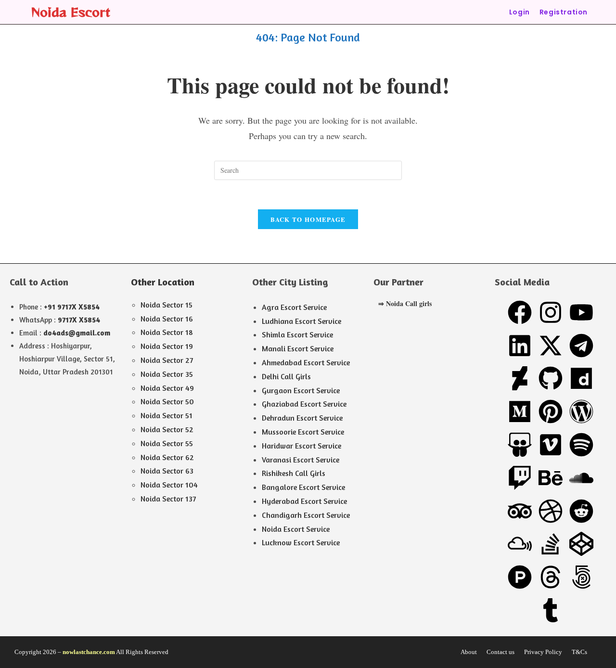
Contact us (500, 651)
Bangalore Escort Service (303, 487)
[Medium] (520, 411)
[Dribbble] (551, 511)
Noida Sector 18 (167, 332)
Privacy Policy (543, 651)
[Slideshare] (520, 445)
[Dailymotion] (581, 378)
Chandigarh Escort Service (306, 515)
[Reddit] (581, 511)
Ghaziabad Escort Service (304, 404)
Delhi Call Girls (286, 376)
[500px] (581, 577)
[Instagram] (551, 312)
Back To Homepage (308, 219)
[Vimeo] (551, 445)
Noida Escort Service (296, 529)
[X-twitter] (551, 346)
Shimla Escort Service (297, 334)
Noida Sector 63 (167, 470)
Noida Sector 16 (167, 318)
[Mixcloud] (520, 544)
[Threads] (551, 577)
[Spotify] (581, 445)
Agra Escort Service (294, 307)
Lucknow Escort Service (301, 542)
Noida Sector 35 (167, 374)
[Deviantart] (520, 378)
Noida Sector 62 (167, 457)
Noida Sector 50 (167, 401)
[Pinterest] (551, 411)
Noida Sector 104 (169, 484)
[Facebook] (520, 312)
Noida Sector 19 (167, 346)
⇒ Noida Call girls (405, 303)
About (469, 651)
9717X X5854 (79, 319)
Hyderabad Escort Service (304, 501)
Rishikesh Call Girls (293, 473)
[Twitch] (520, 478)
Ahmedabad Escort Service (306, 362)
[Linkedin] (520, 346)
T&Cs (579, 651)
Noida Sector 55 (167, 443)
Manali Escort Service (298, 348)
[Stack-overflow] (551, 544)
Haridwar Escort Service (301, 445)
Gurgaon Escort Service (301, 390)
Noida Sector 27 (167, 360)
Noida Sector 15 (166, 304)
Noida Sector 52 (167, 429)
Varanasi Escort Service (300, 459)
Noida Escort (70, 11)
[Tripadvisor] (520, 511)
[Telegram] (581, 346)
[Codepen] (581, 544)
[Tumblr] (551, 610)
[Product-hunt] (520, 577)
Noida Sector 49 (167, 388)
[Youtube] (581, 312)
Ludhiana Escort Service (301, 321)
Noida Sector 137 (168, 498)
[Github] (551, 378)
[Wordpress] (581, 411)
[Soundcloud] (581, 478)
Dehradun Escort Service (302, 418)
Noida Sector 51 (166, 415)
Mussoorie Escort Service (303, 432)
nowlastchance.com (89, 651)
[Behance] (551, 478)
